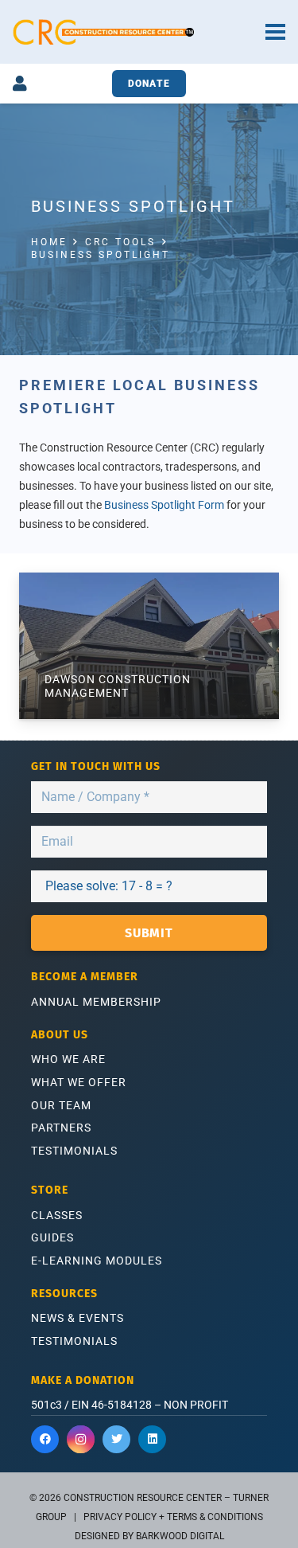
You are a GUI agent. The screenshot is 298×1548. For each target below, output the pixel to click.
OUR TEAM (61, 1105)
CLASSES (57, 1215)
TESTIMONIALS (74, 1150)
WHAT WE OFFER (78, 1082)
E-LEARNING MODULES (96, 1260)
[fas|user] (20, 83)
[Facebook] (45, 1439)
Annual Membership (96, 1001)
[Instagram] (81, 1439)
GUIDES (52, 1237)
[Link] (103, 32)
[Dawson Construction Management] (149, 646)
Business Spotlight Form (164, 505)
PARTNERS (61, 1127)
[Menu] (275, 32)
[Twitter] (116, 1439)
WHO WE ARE (68, 1059)
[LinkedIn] (152, 1439)
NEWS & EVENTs (77, 1318)
